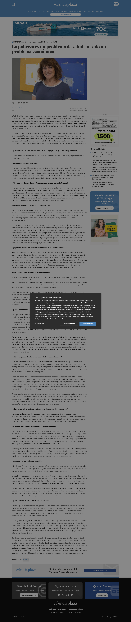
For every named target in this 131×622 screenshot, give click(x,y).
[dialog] (65, 311)
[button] (40, 324)
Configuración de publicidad (51, 316)
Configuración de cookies (42, 319)
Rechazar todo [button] (69, 323)
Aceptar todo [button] (88, 323)
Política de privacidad (56, 319)
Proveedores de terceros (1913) (81, 307)
